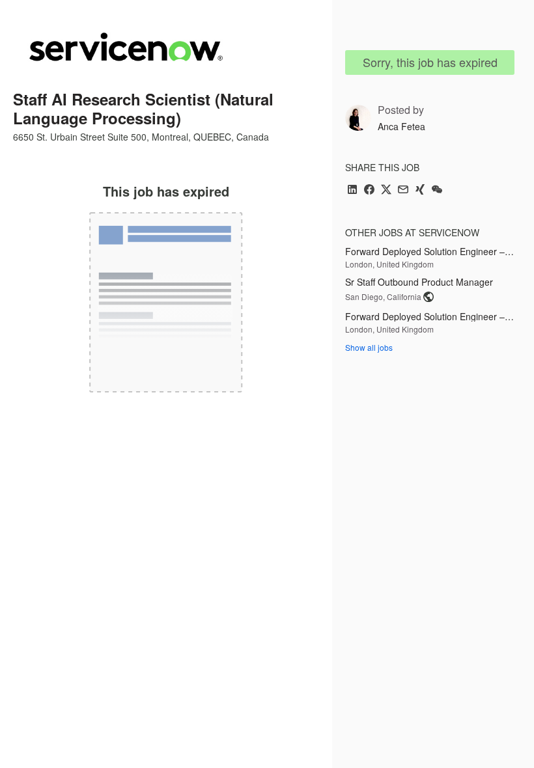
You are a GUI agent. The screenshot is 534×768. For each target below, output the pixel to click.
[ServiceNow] (126, 46)
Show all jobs (369, 347)
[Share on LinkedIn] (352, 190)
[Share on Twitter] (386, 190)
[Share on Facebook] (369, 190)
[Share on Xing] (420, 190)
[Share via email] (403, 190)
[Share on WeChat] (437, 190)
